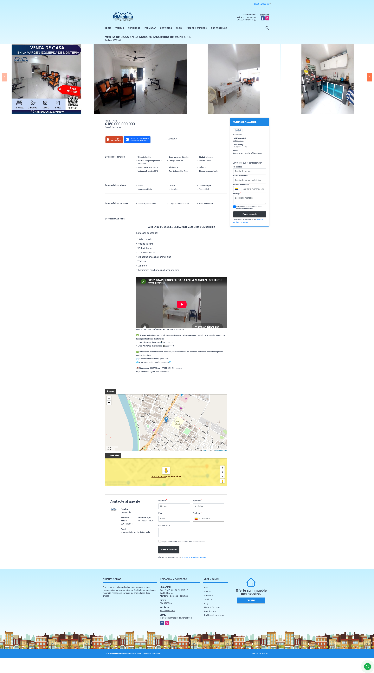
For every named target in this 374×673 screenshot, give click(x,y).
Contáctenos (219, 28)
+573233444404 (248, 17)
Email (161, 513)
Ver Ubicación (158, 476)
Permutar (150, 28)
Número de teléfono (241, 184)
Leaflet (205, 450)
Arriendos (134, 28)
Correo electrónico (241, 175)
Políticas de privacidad (214, 615)
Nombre (162, 500)
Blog (179, 28)
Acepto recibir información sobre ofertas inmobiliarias (183, 541)
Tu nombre (238, 167)
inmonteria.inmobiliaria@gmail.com (137, 532)
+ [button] (109, 398)
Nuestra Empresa (196, 28)
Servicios (166, 28)
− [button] (109, 402)
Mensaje (237, 193)
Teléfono (197, 513)
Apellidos (197, 500)
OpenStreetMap (221, 450)
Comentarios (164, 525)
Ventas (119, 28)
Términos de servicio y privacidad (193, 557)
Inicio (108, 28)
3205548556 (247, 20)
